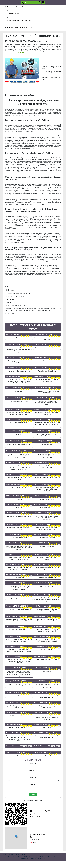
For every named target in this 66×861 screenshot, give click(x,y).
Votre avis (33, 784)
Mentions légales (8, 854)
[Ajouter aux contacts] (39, 2)
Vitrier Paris (41, 858)
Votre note (33, 777)
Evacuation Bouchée (38, 834)
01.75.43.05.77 (30, 2)
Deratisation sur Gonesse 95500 (18, 857)
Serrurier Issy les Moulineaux (38, 857)
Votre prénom (33, 770)
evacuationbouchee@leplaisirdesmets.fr (44, 811)
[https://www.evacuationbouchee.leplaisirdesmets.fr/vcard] (16, 814)
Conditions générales (21, 854)
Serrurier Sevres (53, 857)
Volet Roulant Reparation (28, 858)
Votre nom (33, 763)
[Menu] (43, 2)
